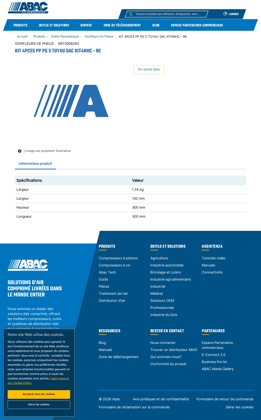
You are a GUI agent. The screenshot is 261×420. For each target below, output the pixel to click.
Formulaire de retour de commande (224, 399)
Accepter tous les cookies (39, 394)
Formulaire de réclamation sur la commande (134, 407)
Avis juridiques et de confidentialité (161, 399)
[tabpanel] (130, 198)
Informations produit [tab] (35, 164)
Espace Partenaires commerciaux (197, 25)
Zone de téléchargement (122, 25)
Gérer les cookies (239, 407)
